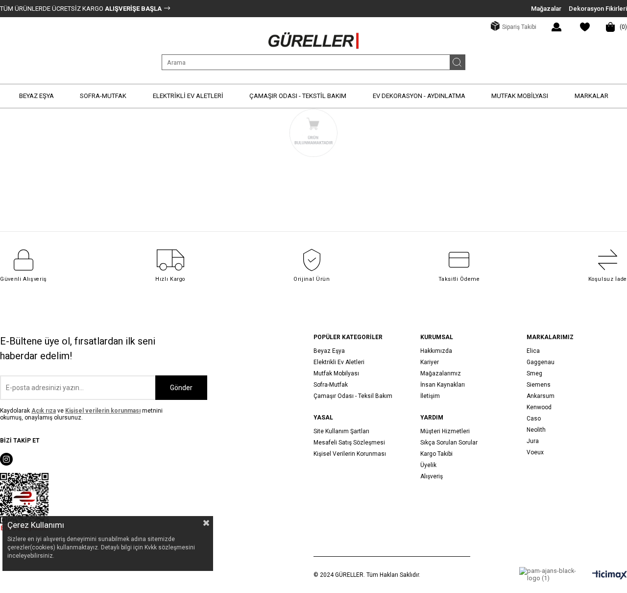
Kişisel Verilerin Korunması (350, 453)
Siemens (539, 384)
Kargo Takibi (436, 453)
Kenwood (539, 407)
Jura (533, 441)
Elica (533, 350)
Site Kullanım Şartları (341, 431)
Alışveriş (431, 476)
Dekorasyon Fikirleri (598, 8)
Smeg (534, 373)
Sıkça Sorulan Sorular (449, 442)
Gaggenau (541, 362)
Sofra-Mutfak (331, 384)
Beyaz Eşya (329, 350)
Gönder (181, 388)
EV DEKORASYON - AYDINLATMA (419, 95)
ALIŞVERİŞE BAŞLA (132, 8)
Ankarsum (541, 396)
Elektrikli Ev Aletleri (339, 362)
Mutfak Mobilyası (336, 373)
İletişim (430, 396)
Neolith (536, 429)
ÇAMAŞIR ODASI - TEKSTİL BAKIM (297, 95)
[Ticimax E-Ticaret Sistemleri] (609, 575)
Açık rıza (43, 410)
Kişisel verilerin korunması (103, 410)
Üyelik (428, 465)
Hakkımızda (436, 350)
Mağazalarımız (440, 373)
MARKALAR (591, 95)
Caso (534, 418)
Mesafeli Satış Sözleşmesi (349, 442)
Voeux (535, 452)
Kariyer (429, 362)
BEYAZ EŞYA (36, 95)
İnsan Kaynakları (442, 384)
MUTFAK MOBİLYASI (519, 95)
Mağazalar (546, 8)
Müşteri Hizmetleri (445, 431)
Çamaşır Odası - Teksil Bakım (353, 396)
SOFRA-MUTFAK (103, 95)
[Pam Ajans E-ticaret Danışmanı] (548, 574)
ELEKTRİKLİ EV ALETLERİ (188, 95)
